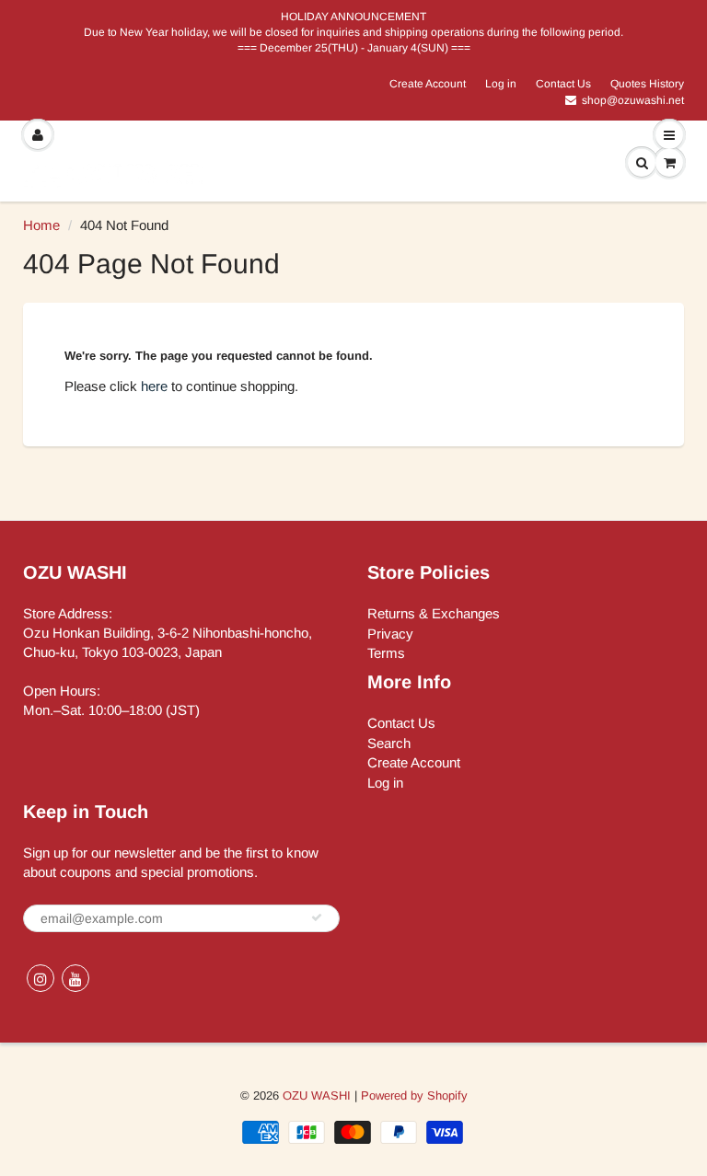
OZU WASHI (317, 1095)
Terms (386, 653)
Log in (500, 83)
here (154, 386)
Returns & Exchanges (433, 613)
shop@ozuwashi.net (633, 100)
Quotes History (647, 83)
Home (41, 225)
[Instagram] (40, 978)
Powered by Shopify (414, 1095)
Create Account (427, 83)
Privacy (390, 633)
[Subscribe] (316, 917)
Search (389, 743)
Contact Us (563, 83)
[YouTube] (75, 978)
